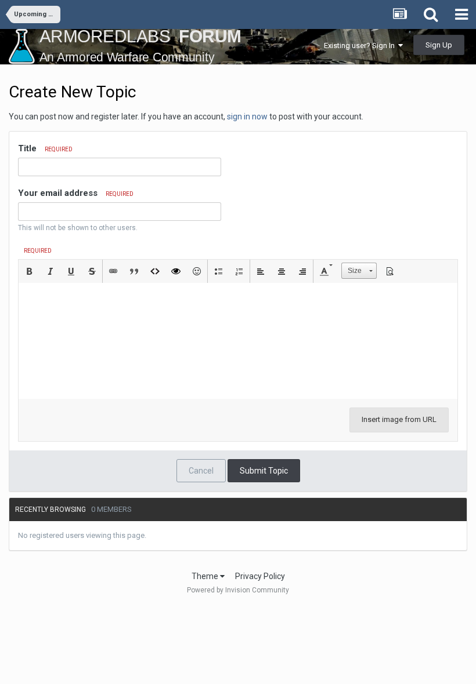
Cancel (201, 470)
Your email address (76, 193)
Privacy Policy (260, 576)
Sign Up (438, 45)
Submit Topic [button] (264, 470)
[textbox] (238, 341)
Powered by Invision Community (238, 590)
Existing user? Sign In (361, 45)
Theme (206, 576)
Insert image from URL (399, 419)
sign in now (247, 116)
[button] (29, 271)
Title (45, 148)
